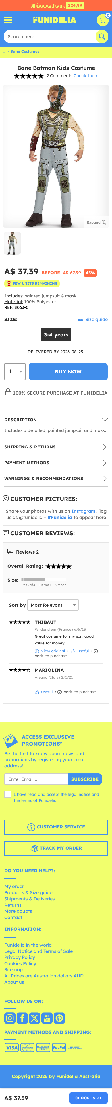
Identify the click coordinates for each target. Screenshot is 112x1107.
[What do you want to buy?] (8, 20)
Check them (86, 75)
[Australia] (10, 1018)
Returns (13, 905)
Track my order (60, 848)
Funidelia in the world (28, 945)
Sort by (17, 605)
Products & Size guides (29, 892)
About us (14, 982)
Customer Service (60, 827)
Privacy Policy (19, 957)
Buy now (68, 371)
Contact (13, 917)
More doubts (18, 911)
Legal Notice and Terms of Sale (38, 951)
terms (26, 800)
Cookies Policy (20, 963)
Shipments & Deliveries (29, 899)
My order (14, 886)
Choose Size (88, 1098)
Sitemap (13, 969)
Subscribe (85, 779)
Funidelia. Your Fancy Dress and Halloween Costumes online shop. (54, 20)
